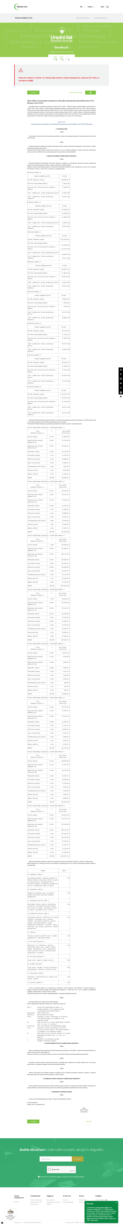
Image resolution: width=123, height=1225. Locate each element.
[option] (61, 47)
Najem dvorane (34, 1204)
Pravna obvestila (69, 1222)
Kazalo (34, 92)
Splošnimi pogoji (55, 1177)
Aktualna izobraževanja (36, 1200)
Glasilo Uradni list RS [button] (82, 18)
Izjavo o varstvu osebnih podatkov (73, 1177)
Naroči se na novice (84, 1202)
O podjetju (98, 1200)
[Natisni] (90, 93)
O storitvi (65, 1200)
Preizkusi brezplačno (68, 1202)
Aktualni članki (83, 1200)
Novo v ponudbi (51, 1200)
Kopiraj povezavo (76, 92)
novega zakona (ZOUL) (102, 1207)
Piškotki (77, 1222)
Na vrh (88, 1121)
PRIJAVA (77, 1159)
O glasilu (16, 1201)
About (103, 1200)
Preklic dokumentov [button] (100, 18)
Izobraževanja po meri (36, 1202)
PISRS (31, 80)
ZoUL (54, 78)
